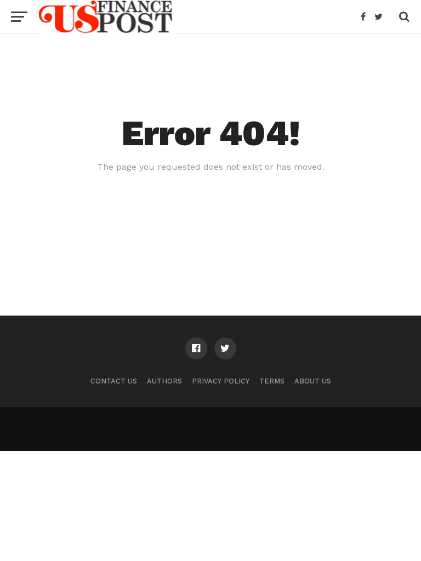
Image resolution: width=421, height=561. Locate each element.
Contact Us (113, 381)
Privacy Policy (220, 381)
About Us (312, 381)
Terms (272, 381)
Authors (164, 381)
